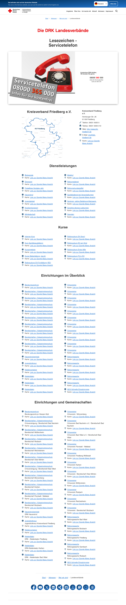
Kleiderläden (29, 376)
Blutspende (29, 175)
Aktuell (94, 11)
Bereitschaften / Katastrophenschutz (39, 291)
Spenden (70, 214)
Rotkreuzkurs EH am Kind (77, 243)
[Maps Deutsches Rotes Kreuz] (73, 587)
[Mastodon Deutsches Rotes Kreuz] (79, 587)
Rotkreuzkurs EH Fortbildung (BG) (38, 262)
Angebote (69, 11)
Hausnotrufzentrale (32, 356)
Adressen (101, 11)
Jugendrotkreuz (31, 363)
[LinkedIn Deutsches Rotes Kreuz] (53, 587)
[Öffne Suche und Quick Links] (116, 11)
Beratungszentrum (32, 285)
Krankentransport (31, 207)
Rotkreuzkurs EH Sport (76, 236)
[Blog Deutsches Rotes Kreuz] (66, 587)
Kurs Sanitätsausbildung (34, 243)
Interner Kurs (30, 236)
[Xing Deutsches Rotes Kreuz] (59, 587)
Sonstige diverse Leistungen (78, 207)
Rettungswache (73, 356)
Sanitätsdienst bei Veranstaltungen (80, 194)
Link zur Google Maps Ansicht (91, 142)
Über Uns (77, 11)
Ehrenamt (28, 181)
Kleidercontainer (31, 369)
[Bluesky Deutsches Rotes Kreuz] (86, 587)
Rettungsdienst (73, 181)
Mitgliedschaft (30, 214)
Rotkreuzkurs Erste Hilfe (76, 249)
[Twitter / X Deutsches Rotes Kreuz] (46, 587)
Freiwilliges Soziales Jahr (34, 188)
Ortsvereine (71, 285)
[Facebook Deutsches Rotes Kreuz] (33, 587)
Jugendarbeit (30, 201)
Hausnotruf (29, 194)
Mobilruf (70, 175)
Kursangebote (30, 249)
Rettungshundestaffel (75, 188)
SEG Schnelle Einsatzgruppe (78, 389)
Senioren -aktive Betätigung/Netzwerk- (81, 201)
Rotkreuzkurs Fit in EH (75, 256)
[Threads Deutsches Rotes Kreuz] (92, 587)
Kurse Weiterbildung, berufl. (35, 256)
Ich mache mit (86, 11)
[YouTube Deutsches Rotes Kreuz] (40, 587)
